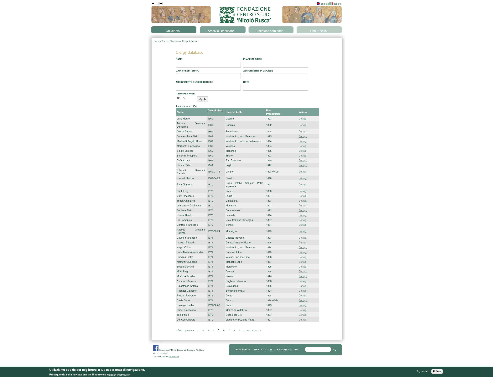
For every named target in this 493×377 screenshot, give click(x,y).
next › (249, 330)
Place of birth (252, 59)
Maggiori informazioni (119, 374)
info (256, 349)
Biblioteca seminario (269, 31)
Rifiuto (437, 371)
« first (179, 330)
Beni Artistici (318, 31)
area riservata (283, 349)
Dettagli (303, 118)
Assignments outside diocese (194, 82)
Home (156, 40)
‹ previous (189, 330)
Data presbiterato (187, 70)
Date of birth (215, 110)
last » (258, 330)
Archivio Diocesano (221, 31)
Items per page (185, 93)
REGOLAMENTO (243, 349)
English (324, 3)
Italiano (337, 3)
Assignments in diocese (258, 70)
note (246, 82)
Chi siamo (173, 31)
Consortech (174, 356)
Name (179, 59)
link (296, 349)
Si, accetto (423, 371)
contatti (266, 349)
